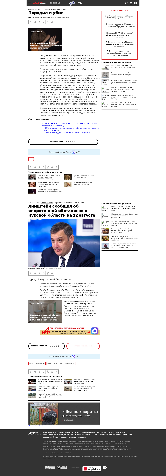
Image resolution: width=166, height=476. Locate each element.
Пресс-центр (101, 432)
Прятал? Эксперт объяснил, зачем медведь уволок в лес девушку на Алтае (123, 208)
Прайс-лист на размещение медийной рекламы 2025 (113, 435)
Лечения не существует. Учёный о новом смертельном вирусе (123, 73)
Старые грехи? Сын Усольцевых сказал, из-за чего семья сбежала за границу (124, 97)
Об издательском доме (117, 432)
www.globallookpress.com (54, 268)
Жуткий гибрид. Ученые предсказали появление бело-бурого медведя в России (124, 82)
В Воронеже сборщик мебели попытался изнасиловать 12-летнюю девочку (48, 184)
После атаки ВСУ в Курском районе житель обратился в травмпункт (48, 388)
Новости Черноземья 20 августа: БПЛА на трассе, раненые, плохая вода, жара (50, 395)
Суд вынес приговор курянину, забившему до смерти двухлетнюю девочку (49, 177)
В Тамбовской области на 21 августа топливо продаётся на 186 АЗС (119, 17)
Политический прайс (50, 437)
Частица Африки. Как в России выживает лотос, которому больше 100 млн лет (123, 104)
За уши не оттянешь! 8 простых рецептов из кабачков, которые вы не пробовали (124, 238)
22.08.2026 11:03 (33, 203)
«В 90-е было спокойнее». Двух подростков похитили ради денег (123, 66)
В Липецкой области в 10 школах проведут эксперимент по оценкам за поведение (119, 44)
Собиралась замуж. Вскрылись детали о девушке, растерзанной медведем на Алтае (122, 89)
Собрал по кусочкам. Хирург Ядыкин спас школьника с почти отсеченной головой (124, 223)
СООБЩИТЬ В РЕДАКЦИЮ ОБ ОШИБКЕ (73, 437)
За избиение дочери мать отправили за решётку (83, 183)
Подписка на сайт (88, 432)
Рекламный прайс (49, 432)
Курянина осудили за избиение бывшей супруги (67, 133)
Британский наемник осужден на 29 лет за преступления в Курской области (50, 381)
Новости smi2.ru (35, 425)
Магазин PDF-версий (82, 435)
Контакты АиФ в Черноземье (69, 432)
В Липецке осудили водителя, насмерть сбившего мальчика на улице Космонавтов (119, 53)
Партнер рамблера (74, 467)
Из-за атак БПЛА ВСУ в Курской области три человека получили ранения (119, 35)
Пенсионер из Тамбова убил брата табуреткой (84, 176)
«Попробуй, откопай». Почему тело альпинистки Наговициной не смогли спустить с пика (123, 245)
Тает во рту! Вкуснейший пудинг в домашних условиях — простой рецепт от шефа (123, 230)
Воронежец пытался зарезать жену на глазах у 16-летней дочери (50, 190)
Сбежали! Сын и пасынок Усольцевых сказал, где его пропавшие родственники (124, 215)
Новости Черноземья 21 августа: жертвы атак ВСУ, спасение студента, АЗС (119, 26)
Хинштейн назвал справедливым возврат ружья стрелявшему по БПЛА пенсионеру (85, 388)
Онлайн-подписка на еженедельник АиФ (58, 435)
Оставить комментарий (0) (83, 346)
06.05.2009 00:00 (34, 9)
